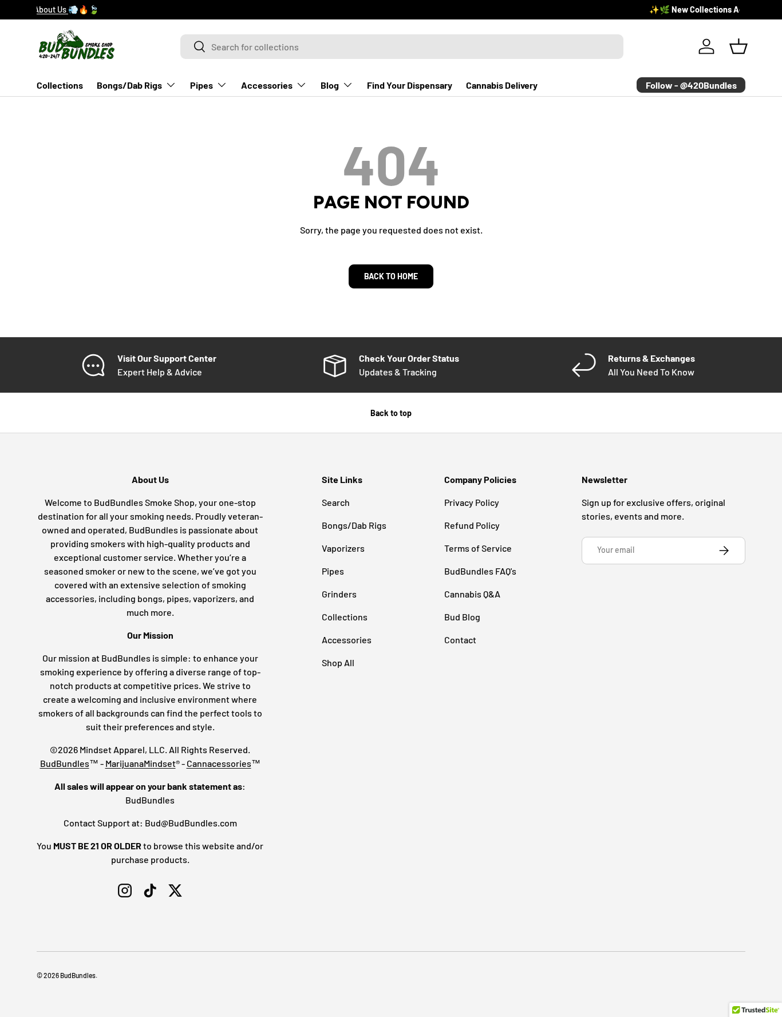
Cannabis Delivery (502, 85)
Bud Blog (462, 616)
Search (336, 502)
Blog (330, 85)
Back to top (391, 413)
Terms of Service (478, 548)
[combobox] (402, 46)
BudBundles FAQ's (480, 570)
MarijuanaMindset (140, 763)
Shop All (338, 662)
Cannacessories (219, 763)
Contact (460, 639)
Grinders (339, 593)
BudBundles (64, 763)
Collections (60, 85)
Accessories (267, 85)
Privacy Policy (471, 502)
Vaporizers (343, 548)
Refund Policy (472, 525)
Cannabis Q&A (472, 593)
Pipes (201, 85)
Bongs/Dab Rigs (129, 85)
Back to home (391, 276)
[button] (738, 46)
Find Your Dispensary (409, 85)
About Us (141, 9)
